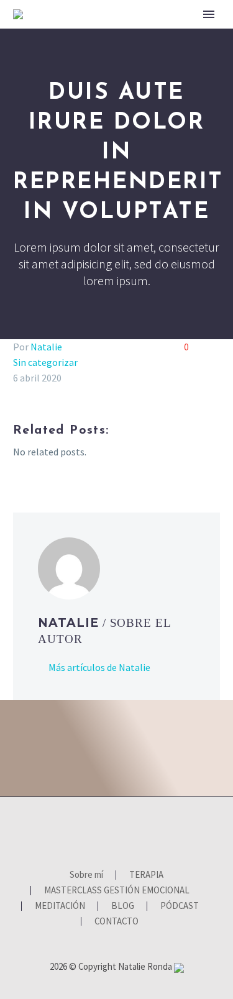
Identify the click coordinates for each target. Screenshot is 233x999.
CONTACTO (116, 921)
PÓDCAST (179, 906)
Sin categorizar (45, 362)
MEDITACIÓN (60, 906)
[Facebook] (93, 831)
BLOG (122, 906)
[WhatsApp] (141, 831)
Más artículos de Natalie (99, 667)
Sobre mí (140, 34)
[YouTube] (125, 831)
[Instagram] (109, 831)
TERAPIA (205, 34)
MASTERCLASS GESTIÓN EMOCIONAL (117, 890)
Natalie (46, 346)
